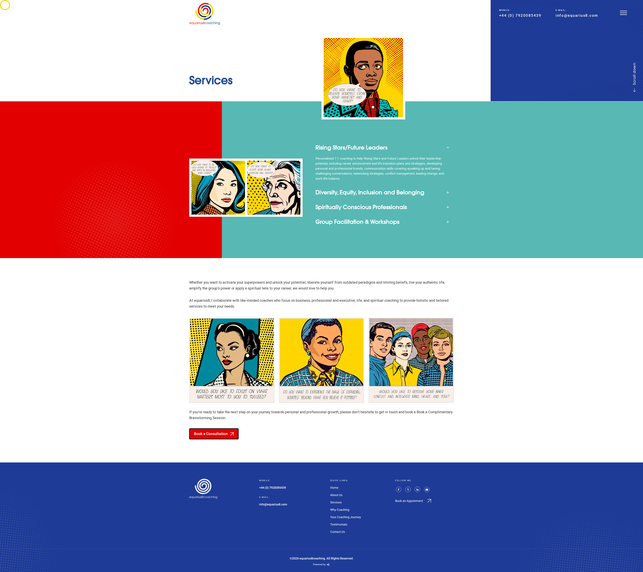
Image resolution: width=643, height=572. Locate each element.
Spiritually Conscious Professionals (361, 207)
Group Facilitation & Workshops (357, 221)
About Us (336, 495)
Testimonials (338, 524)
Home (334, 487)
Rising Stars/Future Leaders (351, 147)
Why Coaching (339, 509)
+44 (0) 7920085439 (520, 15)
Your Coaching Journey (345, 517)
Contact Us (337, 532)
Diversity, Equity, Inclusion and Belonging (369, 192)
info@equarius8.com (577, 15)
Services (336, 502)
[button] (382, 147)
